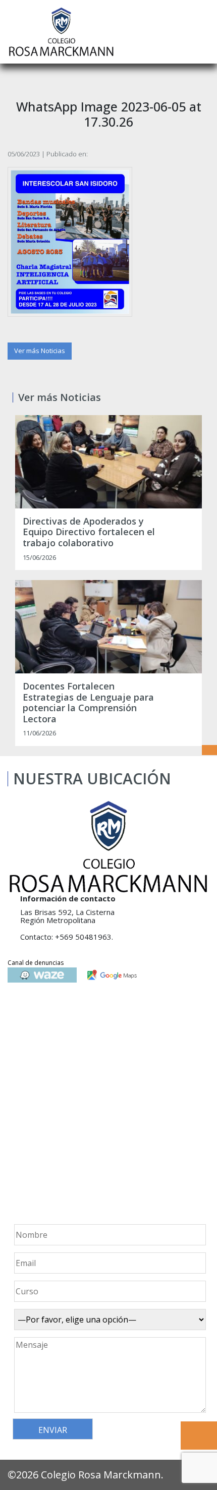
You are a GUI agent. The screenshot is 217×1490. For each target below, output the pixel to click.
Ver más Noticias (39, 350)
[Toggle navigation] (202, 31)
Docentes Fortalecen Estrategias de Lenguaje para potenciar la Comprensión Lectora (88, 702)
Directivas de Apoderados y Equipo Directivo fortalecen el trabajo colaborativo (89, 532)
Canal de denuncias (36, 962)
